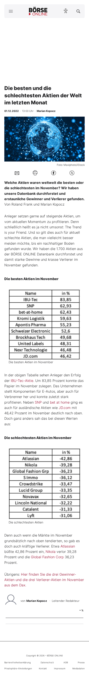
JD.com (65, 408)
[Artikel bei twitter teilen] (72, 173)
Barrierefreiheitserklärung (17, 662)
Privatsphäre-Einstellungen (18, 668)
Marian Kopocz (36, 600)
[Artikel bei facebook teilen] (54, 173)
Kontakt (43, 668)
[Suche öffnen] (78, 11)
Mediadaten (78, 668)
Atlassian (67, 546)
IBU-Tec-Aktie (22, 380)
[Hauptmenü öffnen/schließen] (10, 11)
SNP (38, 402)
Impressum (59, 668)
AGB (66, 662)
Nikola (51, 551)
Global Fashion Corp (47, 557)
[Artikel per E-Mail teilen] (17, 173)
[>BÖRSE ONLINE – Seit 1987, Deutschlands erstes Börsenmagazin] (38, 11)
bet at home (60, 402)
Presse (81, 662)
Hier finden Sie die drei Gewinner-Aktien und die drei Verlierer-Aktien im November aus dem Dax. (44, 579)
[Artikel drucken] (35, 173)
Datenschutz (47, 662)
